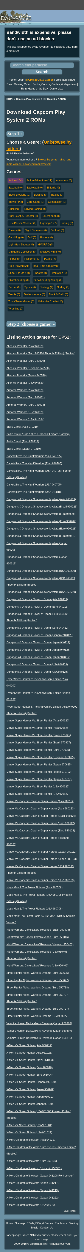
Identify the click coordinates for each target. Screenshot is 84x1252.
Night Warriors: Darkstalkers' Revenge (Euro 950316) (37, 937)
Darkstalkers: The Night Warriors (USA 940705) (34, 484)
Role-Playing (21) (18, 265)
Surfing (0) (63, 287)
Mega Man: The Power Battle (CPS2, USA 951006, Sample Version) (40, 919)
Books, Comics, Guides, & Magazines (54, 84)
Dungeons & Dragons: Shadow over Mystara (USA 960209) (41, 570)
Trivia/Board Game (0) (21, 301)
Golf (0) (32, 237)
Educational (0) (51, 216)
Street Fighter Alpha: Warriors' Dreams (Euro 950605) (37, 972)
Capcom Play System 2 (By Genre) (35, 99)
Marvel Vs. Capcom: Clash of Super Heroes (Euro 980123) (40, 830)
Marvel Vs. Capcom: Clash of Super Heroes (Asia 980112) (40, 801)
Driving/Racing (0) (35, 208)
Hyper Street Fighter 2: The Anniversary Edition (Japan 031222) (38, 696)
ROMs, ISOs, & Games (40, 79)
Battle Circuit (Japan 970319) (23, 448)
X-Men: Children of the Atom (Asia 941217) (31, 1139)
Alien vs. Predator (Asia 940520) (25, 346)
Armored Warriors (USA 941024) (25, 419)
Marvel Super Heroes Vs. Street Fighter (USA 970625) (37, 786)
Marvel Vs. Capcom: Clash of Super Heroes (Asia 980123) (40, 808)
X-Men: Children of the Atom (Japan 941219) (32, 1190)
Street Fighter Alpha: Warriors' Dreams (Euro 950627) (37, 980)
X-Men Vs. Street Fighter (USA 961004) (29, 1125)
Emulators (61, 79)
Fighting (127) (48, 223)
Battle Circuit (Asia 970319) (22, 426)
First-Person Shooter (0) (22, 223)
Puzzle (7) (50, 258)
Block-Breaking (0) (19, 194)
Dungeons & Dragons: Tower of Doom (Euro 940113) (37, 606)
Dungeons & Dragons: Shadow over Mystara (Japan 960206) (36, 546)
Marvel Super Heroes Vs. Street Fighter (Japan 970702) (39, 771)
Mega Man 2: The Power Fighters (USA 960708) (34, 908)
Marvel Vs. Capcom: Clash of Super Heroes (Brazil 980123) (41, 815)
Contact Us (46, 1227)
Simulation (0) (59, 273)
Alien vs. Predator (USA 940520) (25, 382)
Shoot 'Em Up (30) (19, 273)
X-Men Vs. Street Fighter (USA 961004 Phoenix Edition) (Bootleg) (38, 1114)
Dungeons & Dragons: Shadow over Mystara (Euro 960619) (41, 535)
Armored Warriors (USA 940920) (25, 412)
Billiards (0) (53, 187)
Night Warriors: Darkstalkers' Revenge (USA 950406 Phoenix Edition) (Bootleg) (36, 955)
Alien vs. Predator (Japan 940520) (26, 375)
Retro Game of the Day (34, 88)
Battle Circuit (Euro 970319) (22, 441)
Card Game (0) (35, 201)
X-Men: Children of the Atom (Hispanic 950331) (34, 1168)
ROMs (9, 99)
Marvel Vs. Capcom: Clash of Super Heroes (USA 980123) (40, 880)
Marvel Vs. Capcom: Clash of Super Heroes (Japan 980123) (41, 859)
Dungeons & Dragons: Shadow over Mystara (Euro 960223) (41, 528)
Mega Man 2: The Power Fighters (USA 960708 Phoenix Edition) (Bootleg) (39, 898)
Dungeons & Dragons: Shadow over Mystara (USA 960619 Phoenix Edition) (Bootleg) (40, 581)
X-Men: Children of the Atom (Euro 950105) (31, 1160)
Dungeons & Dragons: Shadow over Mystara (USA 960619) (41, 592)
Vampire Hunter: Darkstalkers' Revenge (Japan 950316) (39, 1038)
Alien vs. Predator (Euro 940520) (25, 360)
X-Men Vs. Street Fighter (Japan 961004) (30, 1104)
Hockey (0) (46, 237)
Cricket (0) (14, 208)
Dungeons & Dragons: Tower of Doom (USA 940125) (37, 671)
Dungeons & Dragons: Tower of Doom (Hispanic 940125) (39, 635)
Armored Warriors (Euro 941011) (25, 397)
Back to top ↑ (71, 1211)
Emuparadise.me (39, 1244)
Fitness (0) (14, 230)
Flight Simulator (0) (36, 230)
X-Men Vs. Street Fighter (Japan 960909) (30, 1089)
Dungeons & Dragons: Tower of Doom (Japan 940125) (38, 649)
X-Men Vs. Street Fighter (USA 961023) (29, 1132)
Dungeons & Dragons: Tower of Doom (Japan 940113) (38, 642)
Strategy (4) (46, 287)
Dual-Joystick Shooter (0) (23, 216)
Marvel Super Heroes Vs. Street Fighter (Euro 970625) (38, 749)
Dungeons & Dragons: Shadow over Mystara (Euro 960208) (41, 513)
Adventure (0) (64, 180)
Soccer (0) (14, 287)
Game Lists (56, 88)
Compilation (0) (57, 201)
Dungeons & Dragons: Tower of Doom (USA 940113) (37, 664)
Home (12, 79)
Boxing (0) (57, 194)
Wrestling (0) (15, 308)
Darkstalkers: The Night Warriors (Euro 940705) (34, 463)
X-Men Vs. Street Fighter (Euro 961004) (29, 1074)
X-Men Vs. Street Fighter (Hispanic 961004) (31, 1082)
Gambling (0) (16, 237)
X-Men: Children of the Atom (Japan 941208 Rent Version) (40, 1175)
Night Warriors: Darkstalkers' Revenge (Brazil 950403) (38, 929)
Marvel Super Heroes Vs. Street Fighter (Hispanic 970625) (40, 757)
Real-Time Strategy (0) (46, 265)
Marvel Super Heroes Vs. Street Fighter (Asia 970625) (37, 727)
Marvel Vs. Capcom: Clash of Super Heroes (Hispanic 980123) (37, 841)
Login (21, 79)
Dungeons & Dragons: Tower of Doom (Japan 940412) (38, 657)
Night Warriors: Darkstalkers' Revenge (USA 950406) (37, 965)
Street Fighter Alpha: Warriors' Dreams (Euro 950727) (37, 1008)
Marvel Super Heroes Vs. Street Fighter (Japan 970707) (39, 779)
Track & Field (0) (58, 294)
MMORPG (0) (45, 244)
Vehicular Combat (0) (50, 301)
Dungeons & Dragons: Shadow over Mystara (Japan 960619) (36, 560)
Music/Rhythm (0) (50, 251)
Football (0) (57, 230)
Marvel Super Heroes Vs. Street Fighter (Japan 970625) (39, 764)
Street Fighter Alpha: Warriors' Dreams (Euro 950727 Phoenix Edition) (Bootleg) (37, 998)
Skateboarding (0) (19, 280)
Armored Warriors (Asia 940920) (25, 390)
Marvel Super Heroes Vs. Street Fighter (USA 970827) (37, 793)
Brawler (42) (15, 201)
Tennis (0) (14, 294)
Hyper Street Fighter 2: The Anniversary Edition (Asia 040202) (37, 682)
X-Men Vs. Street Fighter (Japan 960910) (30, 1096)
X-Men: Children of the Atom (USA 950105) (31, 1204)
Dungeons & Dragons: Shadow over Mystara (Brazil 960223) (41, 506)
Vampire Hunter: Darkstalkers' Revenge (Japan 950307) (39, 1030)
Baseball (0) (15, 187)
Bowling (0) (40, 194)
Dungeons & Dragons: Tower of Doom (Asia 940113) (37, 599)
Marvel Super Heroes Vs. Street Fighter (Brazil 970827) (38, 742)
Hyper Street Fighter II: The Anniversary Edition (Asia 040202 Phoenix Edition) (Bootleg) (41, 710)
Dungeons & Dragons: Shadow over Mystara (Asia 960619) (41, 499)
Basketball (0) (34, 187)
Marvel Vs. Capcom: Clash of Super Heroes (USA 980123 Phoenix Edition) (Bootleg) (40, 869)
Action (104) (15, 180)
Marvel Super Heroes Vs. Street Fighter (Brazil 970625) (38, 735)
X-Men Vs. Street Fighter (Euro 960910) (29, 1067)
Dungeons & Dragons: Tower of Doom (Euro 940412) (37, 627)
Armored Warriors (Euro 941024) (25, 404)
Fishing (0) (67, 223)
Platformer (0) (32, 258)
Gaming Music (22, 84)
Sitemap (20, 1223)
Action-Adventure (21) (39, 180)
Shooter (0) (40, 273)
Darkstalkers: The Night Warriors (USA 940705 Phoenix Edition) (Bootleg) (38, 474)
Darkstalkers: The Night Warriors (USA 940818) (34, 491)
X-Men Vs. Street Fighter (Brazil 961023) (30, 1060)
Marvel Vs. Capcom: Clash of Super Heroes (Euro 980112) (40, 823)
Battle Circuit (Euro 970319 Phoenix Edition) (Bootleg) (38, 434)
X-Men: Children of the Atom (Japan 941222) (32, 1197)
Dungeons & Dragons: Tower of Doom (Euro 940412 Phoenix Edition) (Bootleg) (37, 617)
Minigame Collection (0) (22, 251)
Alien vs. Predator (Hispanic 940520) (28, 368)
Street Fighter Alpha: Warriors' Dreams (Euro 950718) (37, 987)
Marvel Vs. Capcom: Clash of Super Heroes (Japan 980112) (41, 851)
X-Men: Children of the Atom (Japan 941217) (32, 1182)
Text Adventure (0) (34, 294)
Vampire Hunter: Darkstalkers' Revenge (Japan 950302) (39, 1023)
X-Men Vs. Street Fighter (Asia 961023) (29, 1052)
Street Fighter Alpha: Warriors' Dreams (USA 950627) (37, 1016)
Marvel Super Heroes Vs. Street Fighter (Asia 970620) (37, 720)
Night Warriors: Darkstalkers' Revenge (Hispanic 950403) (39, 944)
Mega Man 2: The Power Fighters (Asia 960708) (34, 887)
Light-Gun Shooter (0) (21, 244)
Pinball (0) (14, 258)
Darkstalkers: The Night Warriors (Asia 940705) (34, 456)
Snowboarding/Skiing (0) (47, 280)
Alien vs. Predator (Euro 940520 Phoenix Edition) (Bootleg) (40, 353)
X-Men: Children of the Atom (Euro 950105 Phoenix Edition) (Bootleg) (41, 1150)
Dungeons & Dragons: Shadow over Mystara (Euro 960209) (41, 521)
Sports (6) (30, 287)
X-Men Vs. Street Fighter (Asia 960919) (29, 1045)
